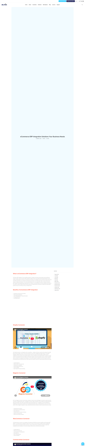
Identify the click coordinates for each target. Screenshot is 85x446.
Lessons (53, 4)
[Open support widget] (82, 443)
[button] (79, 1)
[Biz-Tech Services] (4, 5)
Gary (48, 138)
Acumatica (35, 4)
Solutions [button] (39, 4)
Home (26, 4)
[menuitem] (62, 1)
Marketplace (45, 4)
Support (58, 4)
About (30, 4)
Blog (50, 4)
